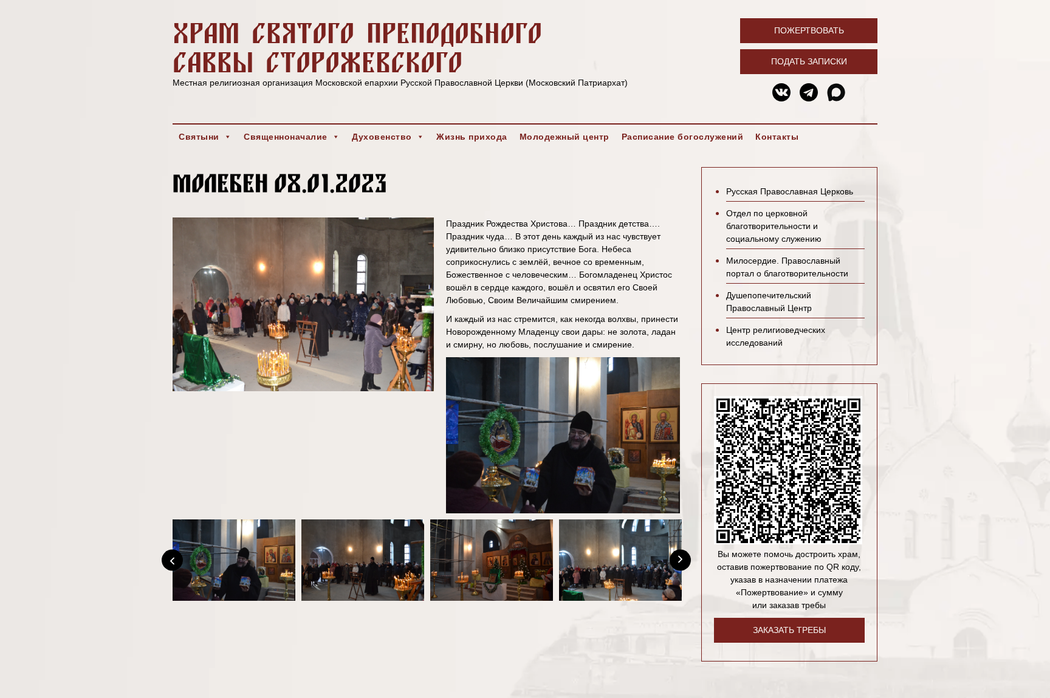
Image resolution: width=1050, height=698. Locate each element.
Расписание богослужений (683, 137)
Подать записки (809, 61)
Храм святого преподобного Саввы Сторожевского (357, 47)
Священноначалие (286, 137)
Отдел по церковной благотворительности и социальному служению (774, 226)
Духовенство (382, 137)
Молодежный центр (564, 137)
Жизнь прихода (471, 137)
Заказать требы (789, 630)
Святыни (199, 137)
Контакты (776, 137)
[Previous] (172, 559)
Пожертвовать (809, 30)
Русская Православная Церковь (789, 191)
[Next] (680, 559)
